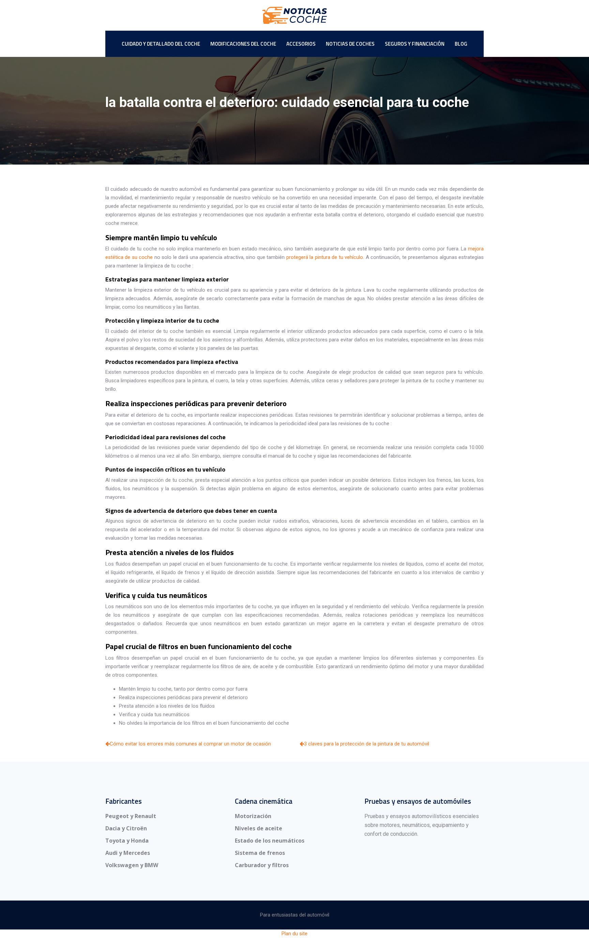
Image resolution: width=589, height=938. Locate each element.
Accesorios (301, 44)
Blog (461, 44)
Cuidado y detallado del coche (161, 44)
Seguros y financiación (414, 44)
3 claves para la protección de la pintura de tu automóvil (366, 744)
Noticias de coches (350, 44)
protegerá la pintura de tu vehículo (324, 257)
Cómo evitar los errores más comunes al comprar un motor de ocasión (190, 744)
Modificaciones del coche (243, 44)
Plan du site (294, 934)
